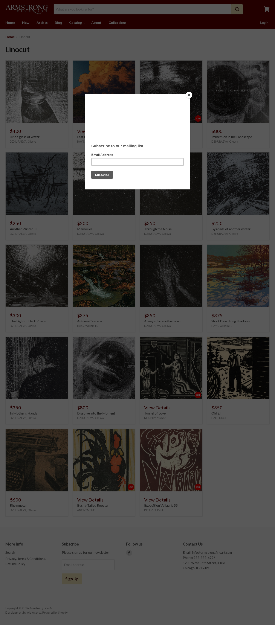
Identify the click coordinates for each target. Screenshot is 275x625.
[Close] (189, 95)
